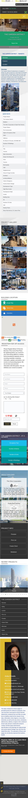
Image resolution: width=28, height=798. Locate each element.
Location (4, 64)
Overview (5, 57)
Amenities (9, 313)
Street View (10, 308)
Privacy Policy (12, 786)
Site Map (17, 788)
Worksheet (14, 552)
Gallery (3, 606)
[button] (14, 325)
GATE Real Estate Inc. (14, 686)
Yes (10, 398)
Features (4, 61)
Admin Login (5, 786)
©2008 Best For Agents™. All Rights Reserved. (14, 791)
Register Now (15, 43)
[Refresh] (16, 416)
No (6, 398)
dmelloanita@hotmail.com (13, 683)
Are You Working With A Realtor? (12, 397)
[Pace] (14, 579)
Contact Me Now (8, 751)
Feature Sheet (14, 546)
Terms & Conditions (20, 786)
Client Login (11, 788)
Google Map (9, 303)
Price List (13, 540)
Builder (3, 630)
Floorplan (13, 534)
